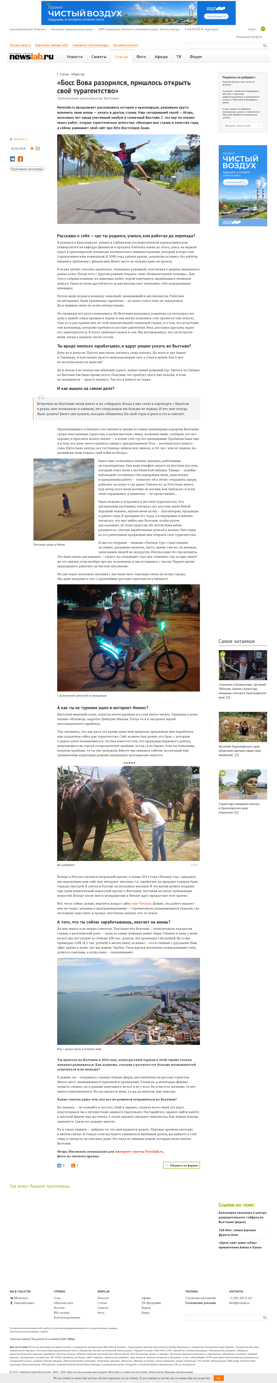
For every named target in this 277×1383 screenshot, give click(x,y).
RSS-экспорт (62, 1312)
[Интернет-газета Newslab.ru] (33, 56)
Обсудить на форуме (184, 1165)
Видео (146, 1312)
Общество (78, 74)
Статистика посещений (201, 1298)
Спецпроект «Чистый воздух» (91, 45)
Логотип (59, 1308)
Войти (252, 29)
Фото (101, 1312)
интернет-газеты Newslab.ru (139, 1151)
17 (38, 148)
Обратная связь (63, 1303)
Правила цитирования (179, 1372)
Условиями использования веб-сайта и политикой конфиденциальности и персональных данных (241, 95)
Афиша (146, 1298)
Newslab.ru (20, 139)
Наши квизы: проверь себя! (51, 45)
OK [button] (219, 1378)
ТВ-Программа (151, 1303)
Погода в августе (20, 45)
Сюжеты (103, 1308)
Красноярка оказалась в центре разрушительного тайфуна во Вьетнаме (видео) (243, 1217)
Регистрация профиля (249, 37)
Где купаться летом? (125, 45)
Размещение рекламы (201, 1303)
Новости (103, 1298)
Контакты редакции (67, 1317)
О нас (57, 1298)
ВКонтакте (20, 1298)
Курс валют (212, 29)
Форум (146, 1308)
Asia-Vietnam (141, 903)
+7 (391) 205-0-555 (240, 1298)
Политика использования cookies (29, 1331)
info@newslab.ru (239, 1303)
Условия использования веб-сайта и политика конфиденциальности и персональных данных (63, 1328)
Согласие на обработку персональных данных (236, 110)
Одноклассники (23, 1303)
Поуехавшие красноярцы (27, 169)
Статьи (64, 74)
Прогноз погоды (170, 29)
